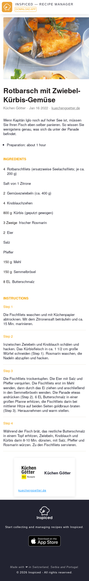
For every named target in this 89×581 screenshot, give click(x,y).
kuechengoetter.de (66, 107)
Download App (26, 9)
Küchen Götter (14, 107)
